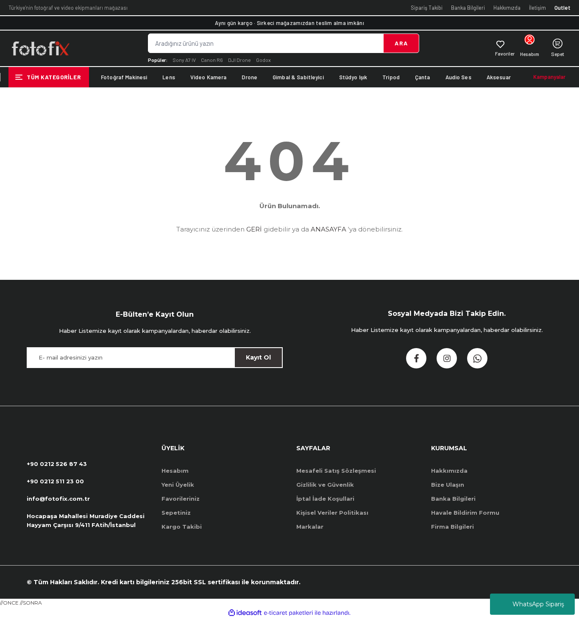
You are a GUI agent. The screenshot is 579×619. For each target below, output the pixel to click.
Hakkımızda (507, 7)
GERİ (254, 229)
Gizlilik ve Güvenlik (325, 484)
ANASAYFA (328, 229)
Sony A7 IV (184, 60)
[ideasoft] (245, 613)
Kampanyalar (549, 76)
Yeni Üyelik (177, 484)
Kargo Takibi (181, 526)
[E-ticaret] (288, 613)
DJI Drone (239, 60)
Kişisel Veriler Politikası (332, 512)
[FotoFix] (40, 48)
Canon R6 (212, 60)
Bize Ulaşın (447, 484)
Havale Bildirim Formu (465, 512)
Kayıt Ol (258, 357)
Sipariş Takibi (427, 7)
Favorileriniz (180, 498)
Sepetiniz (176, 512)
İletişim (537, 7)
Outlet (562, 7)
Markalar (309, 526)
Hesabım (175, 470)
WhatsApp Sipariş (538, 604)
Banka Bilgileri (468, 7)
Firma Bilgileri (452, 526)
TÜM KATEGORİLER (54, 77)
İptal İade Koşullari (325, 498)
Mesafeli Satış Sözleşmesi (336, 470)
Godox (263, 60)
